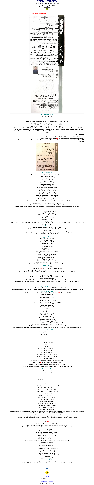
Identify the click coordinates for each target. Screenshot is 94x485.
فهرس (47, 476)
